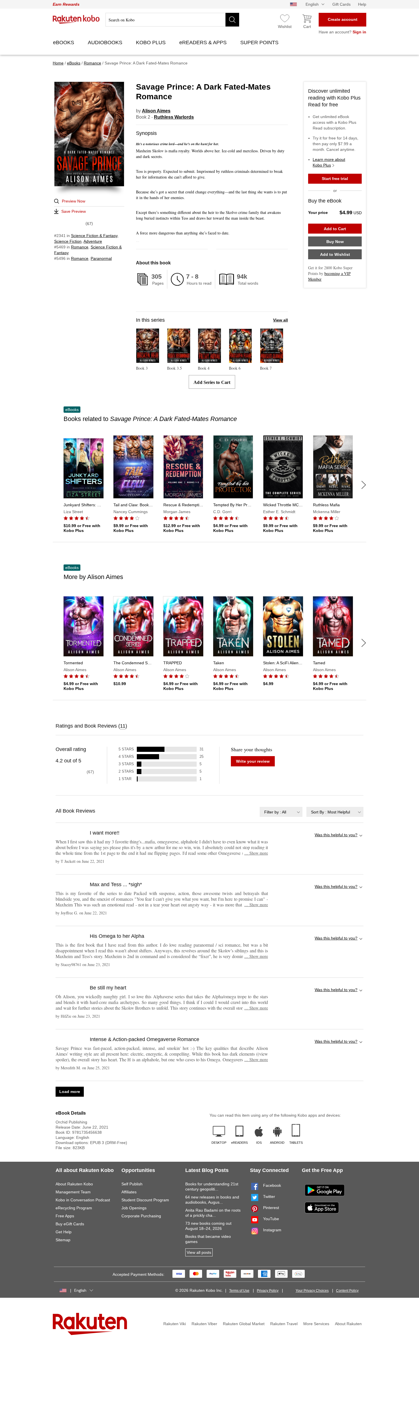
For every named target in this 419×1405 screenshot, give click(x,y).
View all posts (199, 1252)
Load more (69, 1091)
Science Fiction (68, 241)
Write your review (253, 761)
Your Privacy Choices (312, 1291)
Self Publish (132, 1184)
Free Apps (65, 1216)
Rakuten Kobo (76, 19)
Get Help (64, 1232)
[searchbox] (172, 20)
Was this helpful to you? (336, 835)
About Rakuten (348, 1323)
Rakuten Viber (204, 1323)
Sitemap (63, 1240)
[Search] (232, 20)
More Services (316, 1323)
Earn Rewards (66, 4)
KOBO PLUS (151, 42)
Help (362, 4)
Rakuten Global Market (244, 1323)
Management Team (73, 1192)
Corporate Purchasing (141, 1216)
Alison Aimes (156, 110)
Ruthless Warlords (174, 117)
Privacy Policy (267, 1291)
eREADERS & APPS (203, 42)
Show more (256, 853)
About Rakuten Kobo (74, 1184)
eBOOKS (64, 42)
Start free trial (335, 178)
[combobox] (281, 812)
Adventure (93, 241)
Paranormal (101, 258)
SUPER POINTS (260, 42)
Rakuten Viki (174, 1323)
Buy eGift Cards (70, 1224)
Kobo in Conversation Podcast (83, 1200)
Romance (79, 247)
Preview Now (73, 201)
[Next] (363, 485)
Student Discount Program (145, 1200)
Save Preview (73, 211)
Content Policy (347, 1291)
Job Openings (134, 1208)
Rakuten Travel (284, 1323)
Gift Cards (341, 4)
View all (280, 320)
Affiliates (129, 1192)
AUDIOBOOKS (106, 42)
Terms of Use (239, 1291)
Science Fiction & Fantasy (94, 235)
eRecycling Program (74, 1208)
